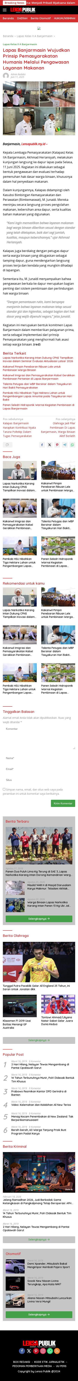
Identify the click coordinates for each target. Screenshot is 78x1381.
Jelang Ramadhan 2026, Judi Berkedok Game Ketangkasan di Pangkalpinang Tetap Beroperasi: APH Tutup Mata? (37, 1201)
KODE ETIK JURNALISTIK (49, 1362)
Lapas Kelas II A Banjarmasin (20, 44)
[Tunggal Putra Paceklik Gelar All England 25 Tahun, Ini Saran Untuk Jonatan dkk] (39, 962)
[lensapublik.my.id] (22, 10)
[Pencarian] (73, 10)
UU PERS (61, 1366)
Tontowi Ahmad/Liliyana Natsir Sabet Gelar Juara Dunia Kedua (57, 1021)
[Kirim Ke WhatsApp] (72, 445)
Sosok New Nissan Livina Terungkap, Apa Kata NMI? (44, 1282)
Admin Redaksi (18, 74)
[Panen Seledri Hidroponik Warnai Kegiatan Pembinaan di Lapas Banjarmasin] (58, 545)
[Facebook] (22, 1351)
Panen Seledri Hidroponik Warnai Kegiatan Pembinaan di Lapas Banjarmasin (38, 406)
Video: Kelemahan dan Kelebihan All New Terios (41, 1105)
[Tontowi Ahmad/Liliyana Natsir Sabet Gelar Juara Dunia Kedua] (58, 1004)
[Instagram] (43, 1351)
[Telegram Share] (65, 445)
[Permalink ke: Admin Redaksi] (6, 75)
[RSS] (57, 1351)
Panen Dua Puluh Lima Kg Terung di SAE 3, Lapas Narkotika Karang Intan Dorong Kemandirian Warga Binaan (39, 873)
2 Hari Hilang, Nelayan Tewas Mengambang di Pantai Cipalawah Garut (40, 1066)
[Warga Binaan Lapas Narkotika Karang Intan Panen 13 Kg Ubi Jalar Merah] (15, 905)
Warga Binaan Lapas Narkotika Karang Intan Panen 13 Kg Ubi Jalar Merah (49, 904)
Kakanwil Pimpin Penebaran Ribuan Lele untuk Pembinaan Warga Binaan (32, 368)
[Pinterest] (36, 1351)
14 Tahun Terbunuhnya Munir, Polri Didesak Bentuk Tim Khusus (42, 1079)
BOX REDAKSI (21, 1362)
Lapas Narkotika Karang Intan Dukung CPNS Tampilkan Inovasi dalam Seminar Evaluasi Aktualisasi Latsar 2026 (38, 359)
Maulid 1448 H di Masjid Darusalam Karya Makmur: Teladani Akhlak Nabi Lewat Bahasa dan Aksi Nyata (49, 886)
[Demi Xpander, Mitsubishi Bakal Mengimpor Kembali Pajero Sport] (15, 1266)
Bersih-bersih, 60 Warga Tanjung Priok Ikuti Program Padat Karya (38, 1131)
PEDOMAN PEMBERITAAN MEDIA (32, 1366)
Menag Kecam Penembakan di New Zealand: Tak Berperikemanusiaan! (42, 1118)
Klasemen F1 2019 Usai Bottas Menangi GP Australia (17, 1024)
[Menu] (5, 10)
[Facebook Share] (42, 445)
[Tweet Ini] (49, 445)
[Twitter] (29, 1351)
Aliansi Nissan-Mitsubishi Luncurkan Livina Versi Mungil (49, 1299)
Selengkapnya (37, 918)
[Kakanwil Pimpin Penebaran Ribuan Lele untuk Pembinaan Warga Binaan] (58, 470)
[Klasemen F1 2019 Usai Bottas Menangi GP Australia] (20, 1006)
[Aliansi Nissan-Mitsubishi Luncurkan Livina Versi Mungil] (15, 1301)
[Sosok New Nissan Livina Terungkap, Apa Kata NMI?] (15, 1284)
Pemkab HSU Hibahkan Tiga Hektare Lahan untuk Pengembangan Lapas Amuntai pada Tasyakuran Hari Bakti (37, 396)
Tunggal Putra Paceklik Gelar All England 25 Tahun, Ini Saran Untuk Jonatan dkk (36, 987)
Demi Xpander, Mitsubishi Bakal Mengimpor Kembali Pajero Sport (48, 1265)
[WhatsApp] (50, 1351)
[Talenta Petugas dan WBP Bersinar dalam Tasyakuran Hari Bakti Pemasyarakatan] (58, 508)
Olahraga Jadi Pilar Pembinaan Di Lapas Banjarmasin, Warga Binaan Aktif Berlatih (58, 427)
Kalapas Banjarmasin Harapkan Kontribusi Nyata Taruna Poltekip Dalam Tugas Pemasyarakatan (19, 427)
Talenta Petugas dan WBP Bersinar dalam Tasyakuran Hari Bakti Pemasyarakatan (37, 385)
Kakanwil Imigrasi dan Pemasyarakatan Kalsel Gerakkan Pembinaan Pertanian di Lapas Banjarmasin (39, 377)
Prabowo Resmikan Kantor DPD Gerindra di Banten (38, 1093)
